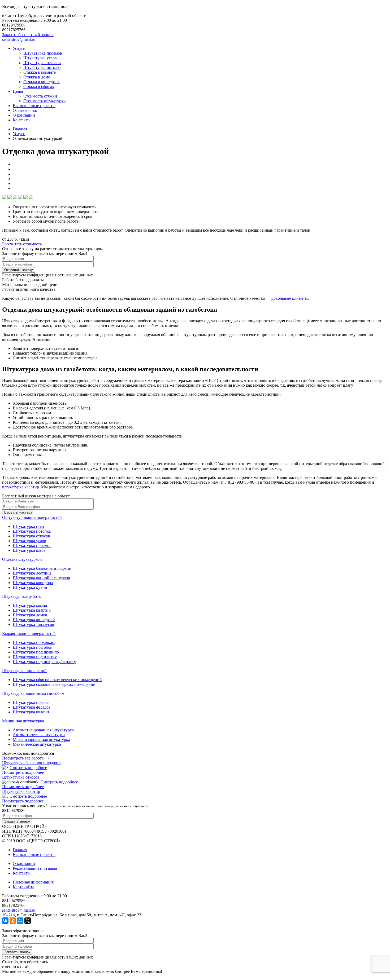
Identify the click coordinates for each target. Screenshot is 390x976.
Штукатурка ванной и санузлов (41, 578)
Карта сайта (23, 887)
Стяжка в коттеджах (41, 82)
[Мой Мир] (20, 920)
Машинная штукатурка (23, 721)
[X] (27, 920)
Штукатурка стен (28, 526)
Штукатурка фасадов (32, 707)
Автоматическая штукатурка (39, 734)
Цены (18, 91)
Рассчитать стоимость (22, 244)
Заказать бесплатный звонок (28, 34)
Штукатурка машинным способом (33, 693)
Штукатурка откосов (42, 62)
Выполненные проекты (34, 105)
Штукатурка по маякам (34, 642)
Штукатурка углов (40, 58)
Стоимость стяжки (40, 96)
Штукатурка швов (29, 550)
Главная (20, 849)
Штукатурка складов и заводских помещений (54, 684)
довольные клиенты (289, 298)
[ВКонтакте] (5, 920)
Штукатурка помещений (24, 670)
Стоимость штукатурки (44, 101)
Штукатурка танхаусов (33, 624)
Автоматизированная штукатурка (43, 730)
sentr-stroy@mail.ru (18, 39)
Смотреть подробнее (28, 767)
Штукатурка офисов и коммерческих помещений (57, 679)
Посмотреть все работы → (26, 758)
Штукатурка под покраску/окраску (44, 661)
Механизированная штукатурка (41, 739)
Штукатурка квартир (32, 610)
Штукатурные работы (22, 596)
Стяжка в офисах (38, 86)
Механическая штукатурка (37, 744)
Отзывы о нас (25, 110)
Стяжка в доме (36, 77)
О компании (24, 115)
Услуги (19, 48)
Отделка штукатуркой (22, 559)
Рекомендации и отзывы (35, 868)
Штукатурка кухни (30, 587)
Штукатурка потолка (42, 67)
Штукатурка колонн (31, 712)
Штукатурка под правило (36, 652)
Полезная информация (33, 882)
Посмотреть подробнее (23, 772)
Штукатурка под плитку (35, 657)
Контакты (22, 120)
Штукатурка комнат (31, 605)
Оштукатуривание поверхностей (32, 517)
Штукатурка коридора (33, 582)
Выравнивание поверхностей (29, 633)
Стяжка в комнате (39, 72)
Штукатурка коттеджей (34, 619)
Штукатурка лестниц (32, 573)
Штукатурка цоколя (31, 702)
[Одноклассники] (13, 920)
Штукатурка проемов (42, 53)
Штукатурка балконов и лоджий (42, 568)
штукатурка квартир (20, 487)
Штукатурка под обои (33, 647)
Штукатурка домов (30, 615)
